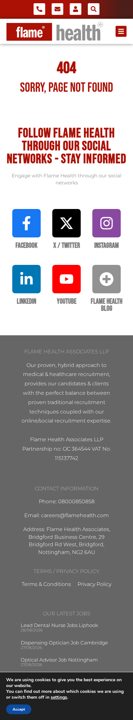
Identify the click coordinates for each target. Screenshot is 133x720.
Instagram (106, 245)
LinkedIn (26, 301)
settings (59, 697)
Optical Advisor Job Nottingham (59, 660)
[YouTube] (66, 279)
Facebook (26, 245)
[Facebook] (26, 223)
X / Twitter (66, 245)
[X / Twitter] (66, 223)
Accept (19, 709)
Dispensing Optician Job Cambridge (64, 643)
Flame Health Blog (106, 305)
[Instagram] (106, 223)
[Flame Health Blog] (106, 279)
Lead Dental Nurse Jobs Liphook (59, 625)
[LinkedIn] (26, 279)
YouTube (67, 301)
